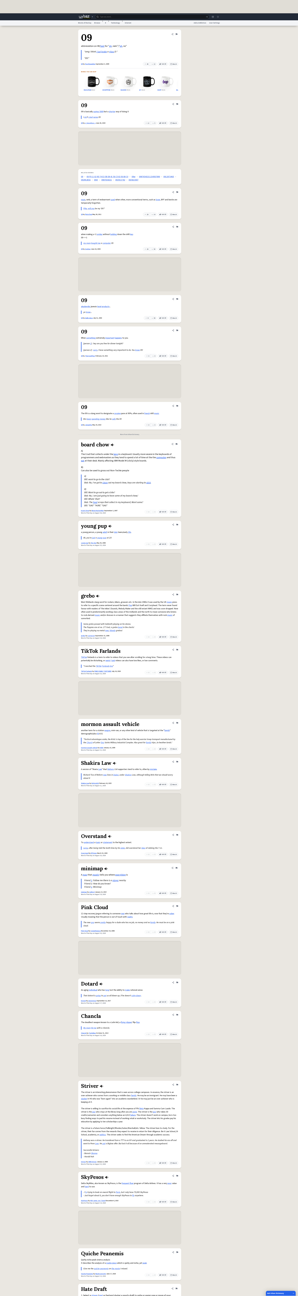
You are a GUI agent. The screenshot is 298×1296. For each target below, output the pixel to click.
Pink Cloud (84, 931)
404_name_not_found (97, 1201)
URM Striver (92, 1162)
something (91, 337)
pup (104, 537)
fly (133, 1195)
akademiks (85, 306)
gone (134, 1111)
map (85, 874)
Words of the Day (84, 23)
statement (107, 842)
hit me (93, 1027)
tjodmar (88, 249)
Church (90, 742)
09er (133, 176)
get (104, 995)
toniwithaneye (96, 931)
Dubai (116, 774)
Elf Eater (94, 853)
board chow (85, 511)
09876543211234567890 (149, 176)
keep (89, 419)
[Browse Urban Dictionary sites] (86, 16)
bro (111, 666)
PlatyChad (88, 214)
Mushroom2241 (100, 1274)
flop (138, 1022)
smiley (99, 234)
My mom (87, 1027)
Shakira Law (85, 783)
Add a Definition (200, 23)
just (93, 537)
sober (171, 913)
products (106, 306)
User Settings (214, 23)
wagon (107, 730)
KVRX (101, 748)
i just (98, 51)
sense (95, 117)
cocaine (117, 413)
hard (87, 1186)
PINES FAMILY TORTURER (102, 671)
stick (148, 482)
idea (143, 848)
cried (90, 117)
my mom (87, 243)
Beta (141, 1108)
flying (123, 1022)
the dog (93, 543)
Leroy (85, 848)
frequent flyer (128, 1183)
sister (122, 848)
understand (89, 842)
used (113, 199)
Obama (94, 1153)
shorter (112, 111)
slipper (129, 1022)
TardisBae (92, 1033)
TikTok (84, 657)
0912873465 (168, 176)
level (99, 306)
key (131, 234)
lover (158, 199)
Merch (175, 64)
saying (96, 111)
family (167, 730)
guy (92, 922)
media (109, 1263)
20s (129, 532)
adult (105, 532)
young (99, 537)
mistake (153, 769)
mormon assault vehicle (89, 748)
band (120, 627)
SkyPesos (84, 1201)
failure (133, 1115)
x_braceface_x (90, 123)
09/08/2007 (133, 180)
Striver (83, 1162)
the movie (116, 1268)
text (102, 46)
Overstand (84, 853)
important (109, 337)
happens (118, 337)
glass (111, 51)
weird (107, 660)
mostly (95, 874)
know (88, 312)
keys (116, 454)
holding (113, 234)
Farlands (106, 666)
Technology (115, 23)
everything (120, 874)
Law (100, 769)
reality (130, 916)
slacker (84, 1098)
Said (113, 660)
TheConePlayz (90, 356)
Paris (118, 1192)
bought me (95, 243)
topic (98, 842)
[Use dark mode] (218, 17)
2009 (101, 111)
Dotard (83, 1001)
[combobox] (152, 16)
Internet (128, 23)
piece (114, 1263)
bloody (112, 630)
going (98, 995)
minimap (84, 892)
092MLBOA (86, 180)
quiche (97, 1268)
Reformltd (95, 783)
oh (110, 46)
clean (105, 482)
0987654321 (106, 180)
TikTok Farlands (86, 671)
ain (85, 117)
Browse (97, 23)
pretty (103, 922)
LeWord (92, 892)
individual (93, 990)
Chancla (83, 1033)
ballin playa (89, 318)
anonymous (92, 1001)
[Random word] (206, 16)
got (103, 1143)
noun (83, 199)
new (123, 913)
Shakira (128, 774)
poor (170, 1183)
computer (107, 243)
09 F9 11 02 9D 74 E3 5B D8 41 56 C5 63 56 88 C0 (107, 176)
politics (103, 1134)
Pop (130, 605)
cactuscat (91, 636)
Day (102, 742)
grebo (83, 636)
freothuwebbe (90, 64)
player (115, 880)
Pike (85, 208)
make (127, 990)
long (107, 990)
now (107, 630)
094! (96, 180)
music (156, 413)
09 (82, 64)
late (115, 532)
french (147, 413)
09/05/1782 (120, 180)
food (95, 502)
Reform (110, 769)
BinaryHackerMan (98, 511)
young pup (84, 543)
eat (82, 460)
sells (114, 419)
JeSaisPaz (88, 425)
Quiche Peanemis (87, 1274)
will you (91, 208)
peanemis (104, 1268)
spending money (98, 419)
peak (145, 1263)
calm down (136, 995)
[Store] (213, 17)
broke (104, 51)
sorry (95, 350)
